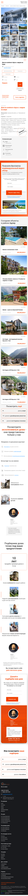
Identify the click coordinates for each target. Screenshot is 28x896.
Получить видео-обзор (14, 192)
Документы (7, 446)
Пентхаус (3, 858)
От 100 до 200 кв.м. (5, 827)
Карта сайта (3, 884)
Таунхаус (3, 855)
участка (16, 475)
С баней (2, 865)
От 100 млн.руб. (4, 822)
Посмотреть (14, 406)
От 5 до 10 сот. (4, 837)
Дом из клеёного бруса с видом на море (17, 5)
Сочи (2, 803)
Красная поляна (4, 809)
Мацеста (3, 811)
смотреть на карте (7, 67)
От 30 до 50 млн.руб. (5, 819)
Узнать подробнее (19, 97)
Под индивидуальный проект (7, 876)
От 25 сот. (3, 840)
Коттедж (3, 854)
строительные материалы (18, 456)
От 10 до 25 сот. (4, 839)
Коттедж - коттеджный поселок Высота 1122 (12, 340)
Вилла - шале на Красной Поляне (13, 310)
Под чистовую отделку (6, 878)
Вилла (2, 857)
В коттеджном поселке (6, 868)
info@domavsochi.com (7, 794)
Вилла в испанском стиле (10, 249)
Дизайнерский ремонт (6, 873)
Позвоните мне (12, 699)
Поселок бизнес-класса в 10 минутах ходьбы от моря (14, 279)
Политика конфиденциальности (8, 882)
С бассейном (3, 863)
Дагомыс (3, 804)
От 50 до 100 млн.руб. (5, 820)
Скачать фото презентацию (5, 96)
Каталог (7, 5)
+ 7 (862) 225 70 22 (5, 792)
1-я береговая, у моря (5, 845)
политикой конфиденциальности (14, 197)
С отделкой (3, 875)
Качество (6, 465)
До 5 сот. (3, 835)
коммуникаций (17, 451)
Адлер (2, 808)
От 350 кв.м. (3, 830)
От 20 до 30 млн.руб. (5, 817)
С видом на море (4, 867)
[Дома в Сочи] (13, 783)
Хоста (2, 806)
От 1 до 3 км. (3, 847)
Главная (2, 5)
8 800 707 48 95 (23, 1)
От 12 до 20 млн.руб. (5, 816)
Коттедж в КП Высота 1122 (11, 370)
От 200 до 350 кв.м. (5, 829)
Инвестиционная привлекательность (20, 88)
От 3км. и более (4, 848)
